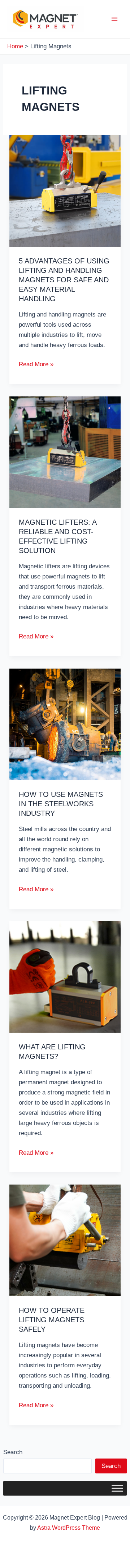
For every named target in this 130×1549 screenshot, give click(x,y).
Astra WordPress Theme (68, 1528)
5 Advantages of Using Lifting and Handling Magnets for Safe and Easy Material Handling (64, 280)
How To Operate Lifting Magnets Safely (51, 1319)
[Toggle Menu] (117, 1488)
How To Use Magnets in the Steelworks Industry (61, 803)
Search (12, 1452)
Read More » (36, 365)
